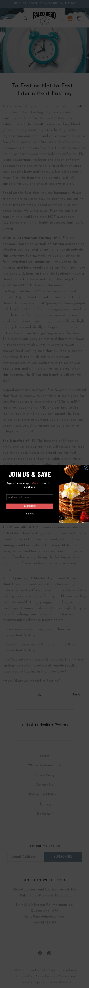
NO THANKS (29, 513)
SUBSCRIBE (30, 506)
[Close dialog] (86, 468)
